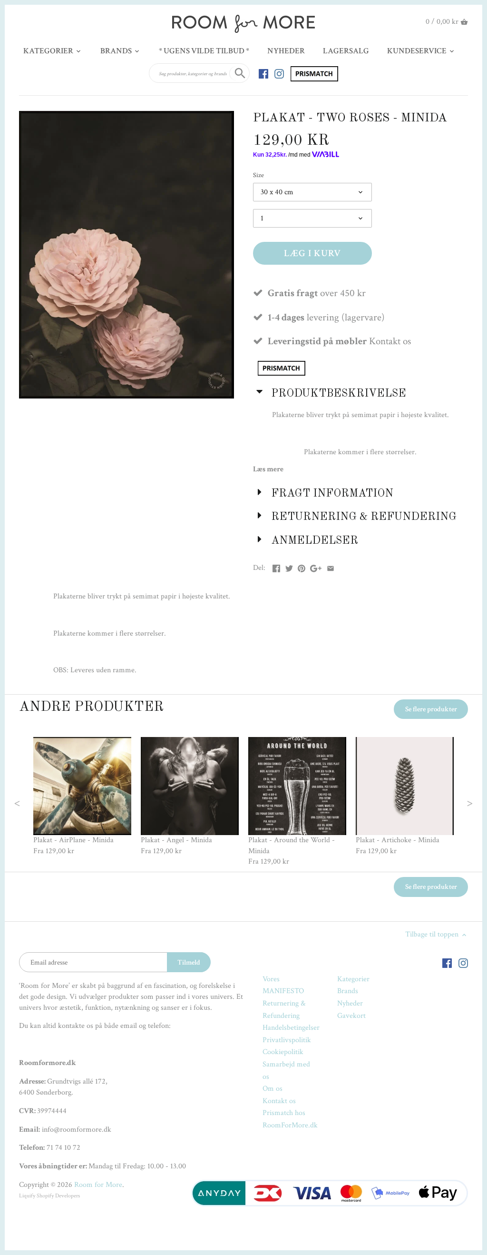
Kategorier (353, 979)
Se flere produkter (431, 709)
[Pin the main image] (301, 567)
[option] (82, 796)
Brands (347, 991)
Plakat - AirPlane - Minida (73, 840)
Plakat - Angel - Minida (176, 840)
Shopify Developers (58, 1195)
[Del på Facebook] (276, 567)
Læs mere (268, 469)
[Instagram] (279, 73)
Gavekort (351, 1016)
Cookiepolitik (283, 1052)
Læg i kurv (312, 253)
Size (258, 175)
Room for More (98, 1185)
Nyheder (350, 1003)
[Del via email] (330, 567)
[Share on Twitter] (289, 567)
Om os (272, 1089)
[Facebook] (263, 73)
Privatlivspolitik (287, 1040)
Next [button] (450, 802)
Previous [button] (36, 802)
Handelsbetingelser (291, 1028)
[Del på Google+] (315, 567)
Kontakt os (279, 1101)
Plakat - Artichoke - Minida (397, 840)
